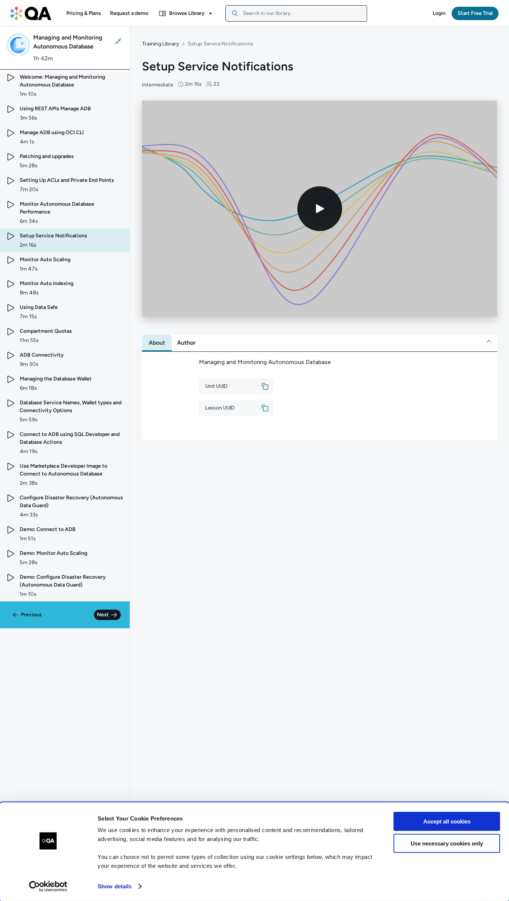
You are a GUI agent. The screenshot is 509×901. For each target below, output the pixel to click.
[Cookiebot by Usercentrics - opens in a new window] (48, 886)
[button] (83, 13)
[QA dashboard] (30, 13)
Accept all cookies (447, 821)
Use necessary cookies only (447, 843)
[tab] (157, 342)
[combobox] (296, 13)
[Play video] (319, 208)
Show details (115, 886)
